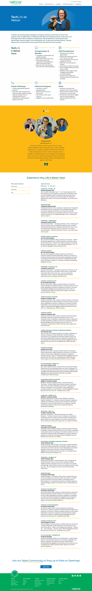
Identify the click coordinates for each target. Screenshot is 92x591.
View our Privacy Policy (28, 589)
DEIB (24, 584)
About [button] (41, 4)
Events (60, 583)
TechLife (25, 582)
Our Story (13, 580)
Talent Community (32, 560)
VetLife (24, 580)
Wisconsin (14, 189)
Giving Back (13, 583)
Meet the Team (14, 582)
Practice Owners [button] (68, 4)
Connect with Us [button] (77, 1)
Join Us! (46, 566)
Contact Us (61, 580)
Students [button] (78, 4)
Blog (59, 582)
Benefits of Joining (51, 580)
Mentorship (37, 582)
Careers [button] (58, 4)
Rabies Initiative (14, 584)
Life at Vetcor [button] (49, 4)
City (12, 192)
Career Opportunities (39, 580)
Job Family (14, 186)
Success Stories (38, 583)
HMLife (24, 583)
